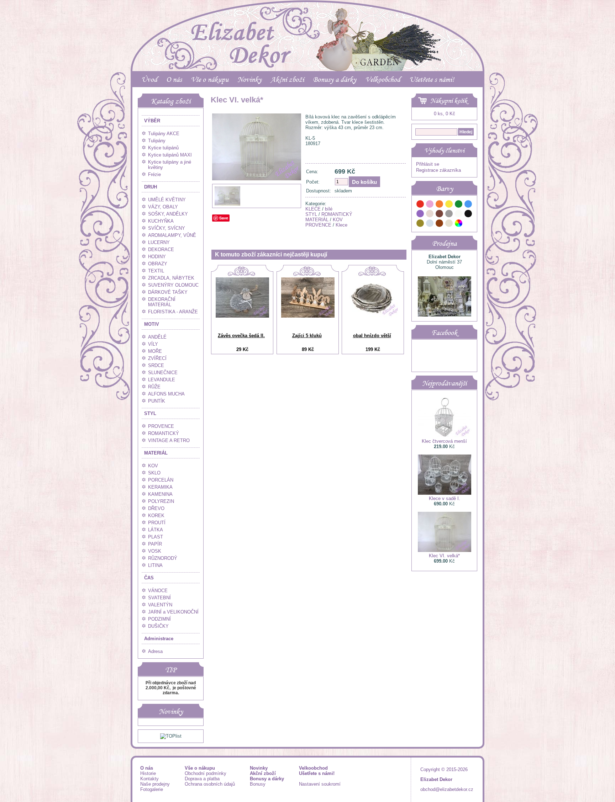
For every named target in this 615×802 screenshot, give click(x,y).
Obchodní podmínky (205, 773)
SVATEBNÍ (159, 597)
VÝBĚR (152, 120)
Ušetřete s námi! (431, 79)
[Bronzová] (439, 224)
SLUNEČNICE (163, 372)
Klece (341, 225)
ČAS (149, 577)
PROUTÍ (156, 522)
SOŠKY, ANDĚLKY (168, 214)
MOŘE (155, 351)
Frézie (154, 174)
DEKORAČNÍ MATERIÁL (161, 302)
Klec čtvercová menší (444, 441)
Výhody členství (444, 150)
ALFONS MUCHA (166, 394)
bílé (328, 209)
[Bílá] (459, 214)
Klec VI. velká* (444, 555)
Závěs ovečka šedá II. (241, 335)
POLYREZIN (161, 501)
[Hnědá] (439, 214)
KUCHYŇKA (161, 221)
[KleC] (227, 204)
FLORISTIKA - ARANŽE (173, 311)
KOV (153, 465)
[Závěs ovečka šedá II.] (242, 316)
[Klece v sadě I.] (444, 493)
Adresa (155, 651)
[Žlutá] (449, 205)
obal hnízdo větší (372, 335)
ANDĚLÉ (157, 337)
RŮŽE (154, 386)
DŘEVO (156, 508)
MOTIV (151, 324)
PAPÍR (155, 544)
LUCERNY (159, 242)
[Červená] (420, 205)
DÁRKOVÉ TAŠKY (168, 292)
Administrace (158, 638)
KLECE (313, 209)
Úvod (149, 79)
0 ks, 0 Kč (444, 113)
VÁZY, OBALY (163, 206)
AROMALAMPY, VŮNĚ (172, 235)
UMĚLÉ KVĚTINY (167, 199)
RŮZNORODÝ (162, 558)
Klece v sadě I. (444, 498)
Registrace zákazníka (438, 170)
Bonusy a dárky (334, 79)
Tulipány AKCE (163, 133)
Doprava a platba (202, 778)
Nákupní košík (448, 100)
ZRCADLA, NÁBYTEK (171, 278)
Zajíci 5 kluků (307, 335)
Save (223, 218)
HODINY (157, 256)
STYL (150, 413)
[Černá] (468, 214)
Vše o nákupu (209, 79)
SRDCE (156, 365)
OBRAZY (157, 263)
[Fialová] (420, 214)
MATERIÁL (156, 453)
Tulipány (156, 140)
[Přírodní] (449, 224)
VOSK (154, 551)
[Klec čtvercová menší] (444, 436)
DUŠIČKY (158, 626)
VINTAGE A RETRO (169, 440)
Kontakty (149, 778)
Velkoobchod (382, 79)
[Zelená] (459, 205)
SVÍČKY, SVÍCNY (166, 228)
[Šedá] (449, 214)
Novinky (249, 79)
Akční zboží (287, 79)
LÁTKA (155, 529)
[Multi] (459, 224)
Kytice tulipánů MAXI (170, 155)
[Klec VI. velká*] (256, 194)
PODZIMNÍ (159, 619)
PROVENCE (161, 426)
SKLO (154, 473)
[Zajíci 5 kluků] (308, 316)
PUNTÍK (156, 401)
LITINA (155, 565)
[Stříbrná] (430, 224)
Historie (148, 773)
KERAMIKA (160, 487)
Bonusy (258, 784)
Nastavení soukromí (320, 784)
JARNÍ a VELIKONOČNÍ (173, 612)
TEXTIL (156, 270)
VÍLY (153, 344)
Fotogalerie (151, 789)
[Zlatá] (420, 224)
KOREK (156, 515)
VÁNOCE (158, 590)
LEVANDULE (161, 379)
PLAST (155, 537)
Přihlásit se (427, 164)
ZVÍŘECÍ (157, 358)
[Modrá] (468, 205)
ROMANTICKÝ (163, 433)
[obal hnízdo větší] (373, 315)
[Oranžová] (439, 205)
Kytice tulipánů (163, 147)
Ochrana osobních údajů (210, 784)
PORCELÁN (160, 480)
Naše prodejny (155, 784)
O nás (174, 79)
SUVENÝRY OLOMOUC (173, 285)
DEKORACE (161, 249)
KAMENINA (160, 494)
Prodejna (444, 243)
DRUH (150, 187)
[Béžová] (430, 214)
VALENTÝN (160, 604)
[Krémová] (468, 224)
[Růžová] (430, 205)
